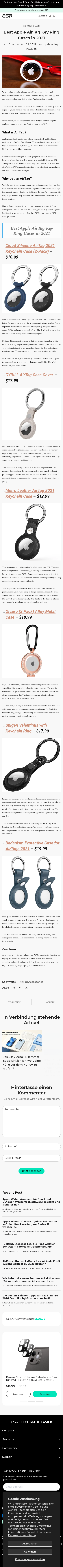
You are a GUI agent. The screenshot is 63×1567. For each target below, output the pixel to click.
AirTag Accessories (31, 981)
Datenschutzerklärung (22, 1535)
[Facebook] (14, 988)
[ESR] (7, 16)
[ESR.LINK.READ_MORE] (31, 4)
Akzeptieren (29, 1543)
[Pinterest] (20, 988)
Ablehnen (30, 1551)
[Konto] (39, 16)
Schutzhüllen (31, 26)
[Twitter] (26, 988)
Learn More (18, 1394)
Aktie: (5, 987)
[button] (55, 15)
